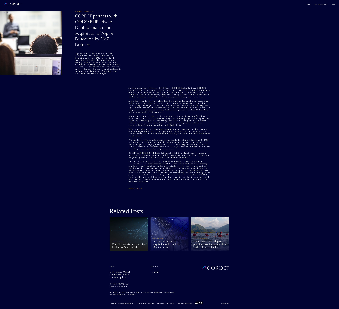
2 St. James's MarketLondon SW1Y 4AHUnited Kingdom (120, 275)
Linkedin (155, 272)
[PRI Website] (198, 302)
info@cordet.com (118, 286)
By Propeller (225, 303)
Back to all (7, 13)
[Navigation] (333, 4)
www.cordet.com (140, 181)
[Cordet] (13, 4)
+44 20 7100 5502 (119, 283)
